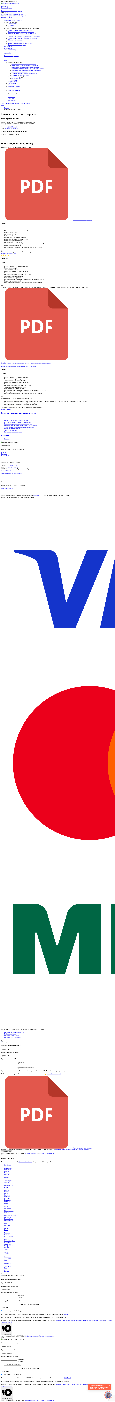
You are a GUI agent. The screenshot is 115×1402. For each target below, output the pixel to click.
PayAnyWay (36, 495)
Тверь (6, 1252)
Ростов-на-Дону (9, 1236)
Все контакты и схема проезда (11, 473)
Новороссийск (8, 1217)
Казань (6, 1190)
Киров (6, 1193)
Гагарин (6, 1177)
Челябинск (7, 1266)
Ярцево (6, 1271)
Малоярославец (9, 1211)
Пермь (6, 1230)
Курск (6, 1203)
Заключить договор (10, 49)
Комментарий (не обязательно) (30, 1304)
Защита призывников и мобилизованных (20, 43)
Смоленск (7, 1247)
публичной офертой (82, 1149)
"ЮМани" (67, 1314)
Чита (5, 1268)
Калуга (6, 1192)
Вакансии (11, 25)
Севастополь (8, 1244)
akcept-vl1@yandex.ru (11, 128)
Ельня (6, 1187)
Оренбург (7, 1225)
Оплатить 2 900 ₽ (6, 1334)
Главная (6, 60)
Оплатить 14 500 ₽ (7, 1398)
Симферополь (8, 1246)
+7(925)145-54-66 (14, 90)
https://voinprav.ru (6, 470)
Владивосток (8, 1168)
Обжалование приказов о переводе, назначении (22, 38)
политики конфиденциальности (65, 1149)
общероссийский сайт (25, 1162)
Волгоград (7, 1169)
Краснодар (7, 1200)
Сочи (6, 1249)
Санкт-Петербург (9, 1241)
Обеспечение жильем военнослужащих (20, 30)
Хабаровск (7, 1263)
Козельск (7, 1195)
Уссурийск (7, 1258)
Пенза (6, 1228)
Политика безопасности (11, 1035)
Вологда (6, 1171)
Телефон (20, 1064)
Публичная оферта (10, 1034)
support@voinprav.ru (7, 488)
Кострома (7, 1198)
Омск (6, 1223)
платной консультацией (54, 1074)
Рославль (7, 1233)
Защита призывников (10, 430)
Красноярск (8, 1201)
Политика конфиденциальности (14, 1032)
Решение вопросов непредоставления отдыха (22, 33)
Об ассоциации (12, 23)
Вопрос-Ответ (8, 46)
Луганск (6, 1206)
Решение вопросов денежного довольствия (21, 32)
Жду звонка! (6, 1151)
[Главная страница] (13, 20)
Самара (6, 1239)
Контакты (11, 27)
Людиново (7, 1208)
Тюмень (6, 1253)
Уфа (5, 1260)
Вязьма (6, 1174)
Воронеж (7, 1173)
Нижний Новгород (10, 1215)
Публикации (8, 48)
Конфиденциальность (31, 1153)
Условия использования (46, 1153)
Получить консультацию (8, 253)
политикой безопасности (96, 1320)
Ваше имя (21, 1062)
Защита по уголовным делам (17, 45)
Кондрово (7, 1196)
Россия (6, 1234)
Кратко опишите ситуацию (25, 1067)
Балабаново (7, 1165)
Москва (6, 1212)
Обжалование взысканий (15, 40)
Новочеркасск (8, 1220)
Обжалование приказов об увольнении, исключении (24, 36)
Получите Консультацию (22, 103)
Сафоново (7, 1242)
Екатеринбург (8, 1185)
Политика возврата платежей (13, 1037)
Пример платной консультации (82, 220)
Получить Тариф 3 (6, 409)
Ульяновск (7, 1257)
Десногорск (8, 1180)
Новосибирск (8, 1219)
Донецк (6, 1182)
